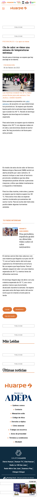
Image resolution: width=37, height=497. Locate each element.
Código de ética (18, 418)
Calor (7, 309)
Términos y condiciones (18, 438)
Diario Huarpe (8, 462)
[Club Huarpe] (4, 2)
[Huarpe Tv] (11, 2)
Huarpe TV (19, 462)
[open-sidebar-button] (3, 8)
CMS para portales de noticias (20, 478)
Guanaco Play (27, 469)
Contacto (18, 410)
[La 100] (23, 2)
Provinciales (8, 41)
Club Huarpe (29, 462)
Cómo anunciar (18, 426)
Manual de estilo (18, 414)
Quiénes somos (18, 405)
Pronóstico (20, 309)
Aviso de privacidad (18, 434)
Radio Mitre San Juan (12, 469)
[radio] (27, 2)
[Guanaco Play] (32, 2)
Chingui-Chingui (18, 472)
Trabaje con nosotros (18, 430)
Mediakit (18, 442)
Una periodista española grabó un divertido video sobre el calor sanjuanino (26, 240)
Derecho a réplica (18, 422)
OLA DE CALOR (10, 316)
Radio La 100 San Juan (18, 465)
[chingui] (19, 2)
